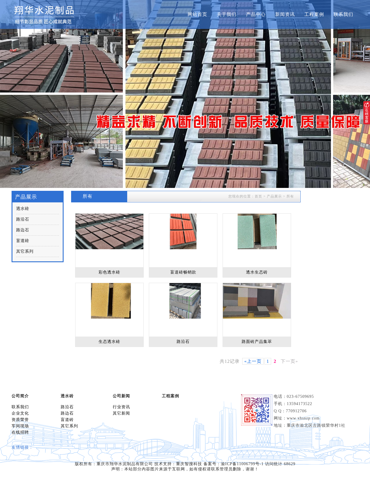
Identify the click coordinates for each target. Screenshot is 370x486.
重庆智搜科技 (189, 464)
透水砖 (22, 208)
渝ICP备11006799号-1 (242, 464)
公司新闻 (121, 396)
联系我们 (343, 14)
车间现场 (20, 426)
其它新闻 (121, 413)
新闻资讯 (285, 14)
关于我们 (226, 14)
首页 (258, 196)
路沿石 (22, 219)
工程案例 (314, 14)
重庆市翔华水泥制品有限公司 (125, 464)
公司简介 (20, 396)
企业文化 (20, 413)
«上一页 (253, 361)
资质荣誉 (20, 419)
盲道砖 (22, 241)
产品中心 (256, 14)
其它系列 (25, 251)
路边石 (22, 230)
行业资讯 (121, 407)
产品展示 (274, 196)
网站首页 (197, 14)
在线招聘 (20, 432)
